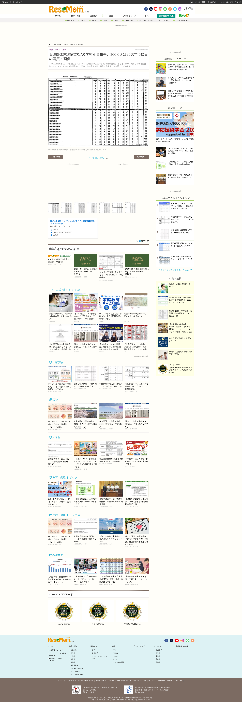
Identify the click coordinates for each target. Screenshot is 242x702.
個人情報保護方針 (122, 680)
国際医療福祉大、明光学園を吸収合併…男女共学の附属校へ (60, 316)
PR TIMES (151, 680)
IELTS (115, 659)
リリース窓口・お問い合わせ (67, 680)
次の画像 (140, 156)
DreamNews (161, 680)
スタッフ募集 (178, 680)
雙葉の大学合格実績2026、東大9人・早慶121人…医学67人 (85, 346)
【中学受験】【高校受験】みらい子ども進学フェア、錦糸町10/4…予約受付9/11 (85, 316)
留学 (93, 650)
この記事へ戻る (98, 158)
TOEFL (115, 656)
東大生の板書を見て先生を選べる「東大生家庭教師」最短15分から (110, 316)
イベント (148, 16)
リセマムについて (101, 680)
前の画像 (56, 156)
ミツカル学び (164, 20)
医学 (55, 399)
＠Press (169, 680)
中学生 (93, 20)
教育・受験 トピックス (66, 477)
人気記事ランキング (56, 650)
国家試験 (57, 362)
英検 (114, 650)
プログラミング (129, 16)
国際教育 (94, 16)
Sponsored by (134, 241)
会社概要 (111, 680)
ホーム (58, 16)
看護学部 (57, 555)
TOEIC (115, 653)
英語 (111, 16)
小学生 (82, 20)
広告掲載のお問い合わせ (85, 680)
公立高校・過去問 (146, 20)
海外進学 (95, 653)
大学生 (115, 20)
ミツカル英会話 (118, 662)
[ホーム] (49, 44)
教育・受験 (75, 16)
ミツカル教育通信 (182, 20)
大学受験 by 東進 (166, 16)
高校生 (104, 20)
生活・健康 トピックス (66, 514)
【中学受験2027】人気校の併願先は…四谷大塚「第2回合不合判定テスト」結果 (135, 346)
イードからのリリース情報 (138, 680)
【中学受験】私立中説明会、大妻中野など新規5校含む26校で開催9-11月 (110, 346)
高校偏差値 (128, 20)
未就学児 (70, 20)
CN (191, 9)
